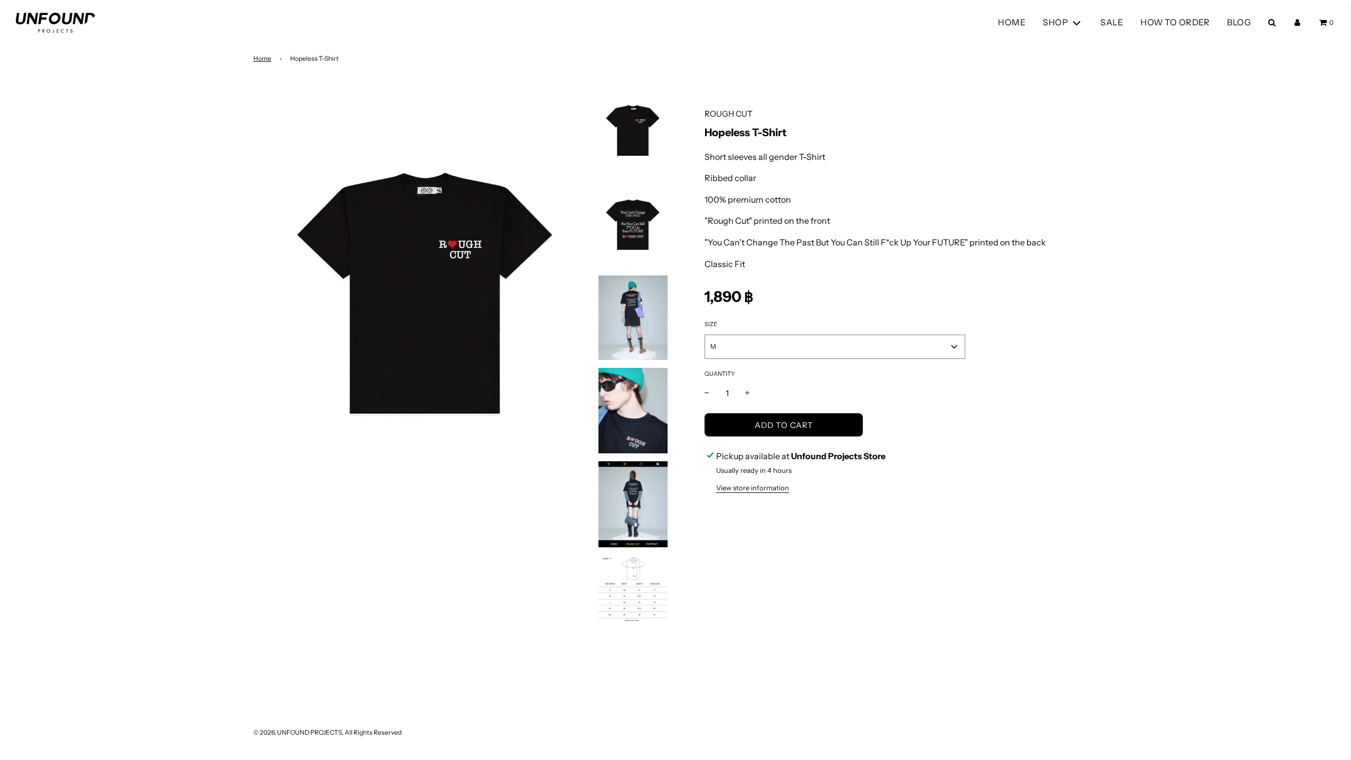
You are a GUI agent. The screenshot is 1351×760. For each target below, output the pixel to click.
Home (262, 58)
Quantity (720, 373)
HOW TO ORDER (1175, 22)
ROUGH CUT (729, 114)
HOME (1011, 22)
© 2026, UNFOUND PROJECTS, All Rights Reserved (327, 732)
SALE (1111, 22)
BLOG (1239, 22)
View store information (752, 487)
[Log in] (1297, 22)
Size (711, 324)
